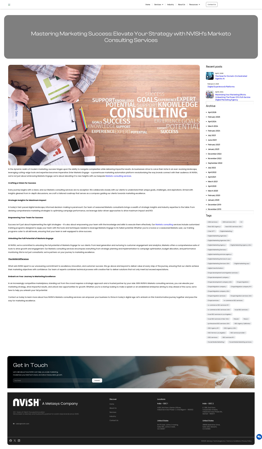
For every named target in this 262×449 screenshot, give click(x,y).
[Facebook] (11, 441)
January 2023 (213, 149)
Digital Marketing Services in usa (219, 259)
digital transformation (215, 268)
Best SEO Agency (214, 227)
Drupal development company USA (220, 282)
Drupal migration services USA (241, 296)
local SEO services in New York (218, 319)
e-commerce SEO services (233, 300)
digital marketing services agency (219, 254)
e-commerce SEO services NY (218, 305)
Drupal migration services (216, 296)
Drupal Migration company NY (241, 287)
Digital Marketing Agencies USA (219, 240)
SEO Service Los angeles (216, 333)
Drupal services (213, 300)
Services (157, 4)
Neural (236, 319)
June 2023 (212, 140)
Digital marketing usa (242, 263)
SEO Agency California (242, 323)
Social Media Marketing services (240, 342)
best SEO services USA (233, 227)
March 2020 (213, 190)
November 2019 (214, 209)
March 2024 (213, 126)
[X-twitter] (15, 441)
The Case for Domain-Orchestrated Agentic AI (231, 77)
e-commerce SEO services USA (219, 310)
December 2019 (214, 204)
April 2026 (212, 112)
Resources (193, 4)
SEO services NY (228, 337)
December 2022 (214, 154)
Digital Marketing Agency (216, 245)
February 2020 (214, 195)
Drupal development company (218, 277)
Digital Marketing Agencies (217, 236)
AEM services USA (229, 222)
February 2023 (214, 144)
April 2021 (212, 177)
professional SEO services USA (218, 323)
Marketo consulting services (118, 176)
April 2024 (212, 121)
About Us (181, 4)
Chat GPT (211, 231)
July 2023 (212, 135)
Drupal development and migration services (223, 273)
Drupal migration (242, 282)
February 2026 (214, 117)
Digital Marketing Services (217, 250)
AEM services (212, 222)
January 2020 (213, 200)
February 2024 (214, 130)
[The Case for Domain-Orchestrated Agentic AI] (210, 76)
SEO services (212, 337)
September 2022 (215, 163)
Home (148, 4)
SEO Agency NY (213, 328)
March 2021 (213, 181)
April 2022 (212, 172)
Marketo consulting (164, 224)
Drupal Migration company (217, 287)
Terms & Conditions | (234, 441)
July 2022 (212, 167)
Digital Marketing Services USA (218, 263)
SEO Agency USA (230, 328)
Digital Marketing (226, 231)
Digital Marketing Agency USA (241, 245)
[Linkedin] (19, 441)
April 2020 (212, 186)
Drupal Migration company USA (218, 291)
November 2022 (214, 158)
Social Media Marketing (216, 342)
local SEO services (241, 310)
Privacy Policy (247, 441)
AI (241, 222)
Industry (170, 4)
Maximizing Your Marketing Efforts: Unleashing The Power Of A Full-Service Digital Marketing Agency (232, 97)
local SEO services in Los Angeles (219, 314)
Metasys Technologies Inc (216, 441)
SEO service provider (238, 333)
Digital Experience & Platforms (221, 87)
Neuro (246, 319)
